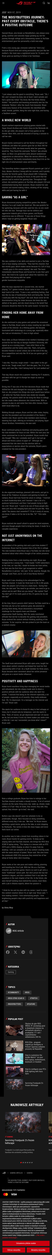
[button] (3, 3)
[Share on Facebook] (8, 952)
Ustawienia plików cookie (26, 1243)
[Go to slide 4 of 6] (27, 1162)
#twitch (33, 998)
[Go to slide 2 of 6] (23, 1162)
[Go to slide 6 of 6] (32, 1162)
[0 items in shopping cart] (48, 3)
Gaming (11, 972)
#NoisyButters (14, 1004)
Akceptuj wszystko (38, 1250)
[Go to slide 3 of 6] (25, 1162)
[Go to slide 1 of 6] (21, 1162)
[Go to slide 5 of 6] (30, 1162)
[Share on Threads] (31, 952)
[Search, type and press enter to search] (43, 3)
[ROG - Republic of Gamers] (26, 3)
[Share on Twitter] (15, 952)
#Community (13, 992)
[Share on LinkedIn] (23, 952)
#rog (27, 992)
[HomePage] (4, 1173)
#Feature (31, 1004)
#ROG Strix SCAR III (16, 998)
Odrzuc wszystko (13, 1250)
